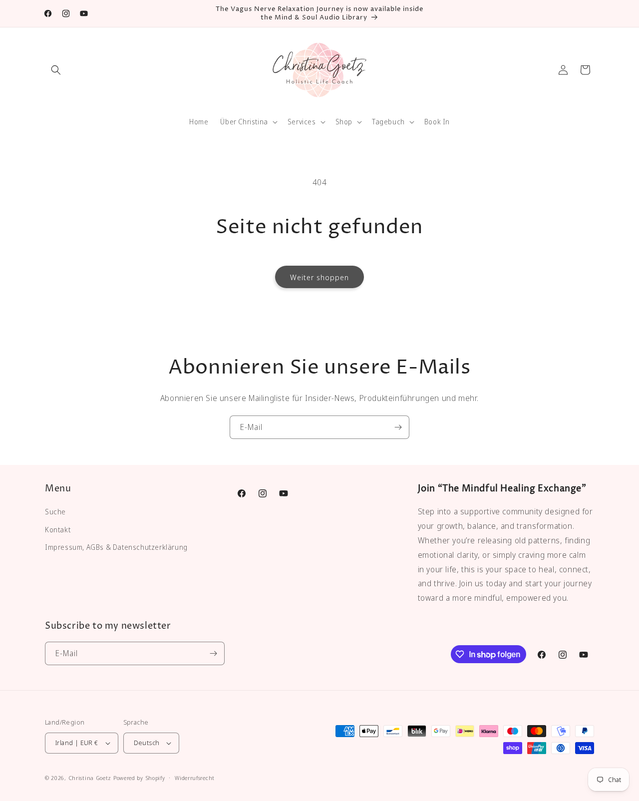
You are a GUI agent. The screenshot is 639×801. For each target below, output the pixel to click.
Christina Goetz (90, 778)
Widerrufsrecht (195, 778)
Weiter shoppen (319, 277)
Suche (55, 511)
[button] (56, 70)
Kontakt (57, 529)
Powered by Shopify (139, 778)
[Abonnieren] (398, 427)
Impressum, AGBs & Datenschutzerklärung (116, 547)
